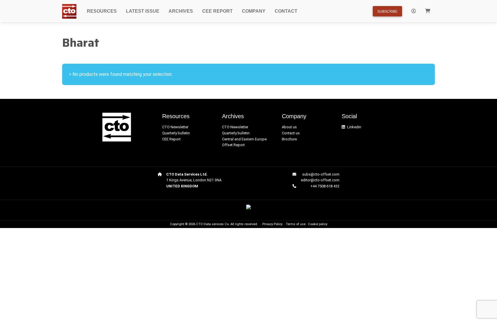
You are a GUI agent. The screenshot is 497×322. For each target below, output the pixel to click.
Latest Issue (142, 11)
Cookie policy (317, 224)
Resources (102, 11)
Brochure (289, 139)
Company (253, 11)
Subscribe (387, 12)
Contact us (291, 133)
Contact (286, 11)
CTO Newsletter (175, 127)
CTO (199, 224)
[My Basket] (427, 11)
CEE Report (217, 11)
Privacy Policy (272, 224)
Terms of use (295, 224)
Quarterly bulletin (176, 133)
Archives (181, 11)
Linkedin (354, 127)
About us (289, 127)
